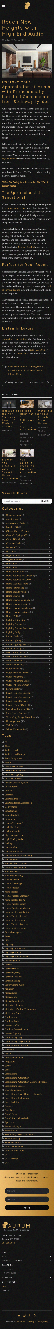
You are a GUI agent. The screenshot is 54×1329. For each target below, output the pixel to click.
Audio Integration (13, 758)
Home (5, 1252)
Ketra (7, 936)
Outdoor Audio (13, 668)
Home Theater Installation (19, 608)
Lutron (8, 964)
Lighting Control (14, 624)
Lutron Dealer (13, 636)
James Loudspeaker (14, 932)
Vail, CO (10, 725)
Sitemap (31, 1322)
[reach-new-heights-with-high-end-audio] (27, 61)
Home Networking (15, 587)
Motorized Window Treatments (20, 1009)
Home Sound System (16, 591)
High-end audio (12, 831)
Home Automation (15, 571)
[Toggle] (50, 515)
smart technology (41, 1177)
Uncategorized (13, 721)
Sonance (9, 1106)
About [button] (5, 1256)
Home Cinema (11, 859)
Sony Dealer (11, 1110)
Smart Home (16, 374)
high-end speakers (14, 835)
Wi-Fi (7, 1154)
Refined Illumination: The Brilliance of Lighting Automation (29, 420)
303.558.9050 (8, 1242)
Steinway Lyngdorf (14, 1126)
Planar (8, 1053)
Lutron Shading (13, 648)
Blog (4, 1286)
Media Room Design (15, 652)
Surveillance (11, 1130)
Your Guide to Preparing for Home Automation (28, 466)
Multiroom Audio (18, 370)
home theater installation (17, 912)
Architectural (11, 750)
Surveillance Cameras (17, 713)
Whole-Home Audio (14, 1150)
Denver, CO (7, 430)
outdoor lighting (13, 1033)
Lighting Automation (16, 620)
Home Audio (12, 563)
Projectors (10, 1061)
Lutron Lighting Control (17, 644)
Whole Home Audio (15, 729)
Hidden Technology (14, 823)
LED (7, 940)
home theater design (15, 900)
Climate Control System (17, 531)
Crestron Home (13, 515)
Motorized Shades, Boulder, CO (44, 431)
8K (6, 742)
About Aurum (12, 519)
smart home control (14, 1090)
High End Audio (14, 555)
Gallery (8, 1270)
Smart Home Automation (18, 693)
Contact (7, 1290)
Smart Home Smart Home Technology (23, 1094)
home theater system (15, 920)
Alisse (7, 746)
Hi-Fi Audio (11, 551)
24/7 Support (9, 1282)
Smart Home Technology (17, 1098)
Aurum (8, 762)
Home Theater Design (16, 604)
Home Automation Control (19, 579)
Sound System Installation (17, 1118)
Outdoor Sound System (17, 684)
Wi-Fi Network (12, 1158)
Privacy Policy (43, 1322)
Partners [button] (7, 1278)
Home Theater (36, 370)
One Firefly (20, 1322)
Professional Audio (14, 1057)
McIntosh (9, 988)
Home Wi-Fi (12, 616)
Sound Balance (12, 1114)
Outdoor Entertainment (18, 672)
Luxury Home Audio (14, 984)
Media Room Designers (17, 656)
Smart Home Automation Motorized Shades (26, 1081)
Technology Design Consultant (21, 717)
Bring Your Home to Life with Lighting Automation (17, 382)
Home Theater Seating (16, 916)
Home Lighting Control (17, 583)
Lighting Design (13, 632)
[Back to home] (27, 5)
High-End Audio (17, 366)
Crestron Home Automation (18, 802)
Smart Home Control (15, 1086)
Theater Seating (12, 1138)
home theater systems (15, 928)
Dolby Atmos (11, 806)
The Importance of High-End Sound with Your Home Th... (41, 382)
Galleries (7, 1265)
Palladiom (9, 1049)
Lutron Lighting (14, 640)
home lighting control (15, 867)
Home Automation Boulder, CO (26, 480)
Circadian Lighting (14, 774)
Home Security (12, 879)
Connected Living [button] (12, 1261)
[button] (3, 5)
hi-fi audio (10, 819)
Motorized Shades (15, 660)
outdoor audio (12, 1025)
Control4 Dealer (14, 539)
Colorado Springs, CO (16, 535)
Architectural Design (16, 523)
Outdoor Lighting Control (19, 680)
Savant (8, 1065)
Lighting (9, 944)
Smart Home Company (17, 701)
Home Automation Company (20, 575)
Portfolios (10, 1273)
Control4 (9, 790)
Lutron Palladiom (13, 976)
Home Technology (13, 883)
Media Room (11, 993)
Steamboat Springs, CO (17, 709)
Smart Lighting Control (17, 705)
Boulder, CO (12, 527)
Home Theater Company (18, 600)
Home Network (12, 871)
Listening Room (35, 366)
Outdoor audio (12, 1017)
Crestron (9, 794)
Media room (11, 997)
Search (45, 501)
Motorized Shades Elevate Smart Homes (45, 417)
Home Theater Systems (17, 612)
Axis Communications (15, 770)
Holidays (9, 843)
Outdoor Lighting (15, 676)
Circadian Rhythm (13, 778)
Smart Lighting (12, 1102)
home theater (11, 891)
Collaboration (11, 786)
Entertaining (11, 811)
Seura (8, 1069)
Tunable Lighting (13, 1142)
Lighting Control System (18, 628)
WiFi (7, 1162)
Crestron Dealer (14, 543)
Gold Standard (12, 815)
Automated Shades (14, 766)
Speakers (9, 1122)
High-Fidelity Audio (14, 839)
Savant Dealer (9, 482)
